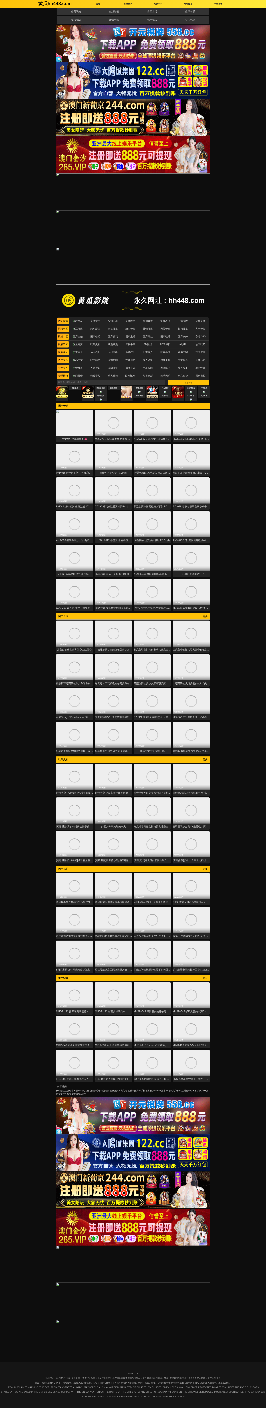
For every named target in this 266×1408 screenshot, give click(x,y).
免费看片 (95, 375)
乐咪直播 (139, 395)
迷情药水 (114, 20)
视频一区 (63, 328)
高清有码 (130, 352)
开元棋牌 (165, 388)
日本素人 (148, 352)
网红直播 (63, 321)
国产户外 (183, 336)
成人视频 (113, 375)
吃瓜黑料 (95, 344)
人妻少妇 (95, 368)
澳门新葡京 (101, 388)
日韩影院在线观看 (64, 1090)
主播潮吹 (183, 321)
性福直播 (191, 395)
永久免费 (183, 375)
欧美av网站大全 (81, 1090)
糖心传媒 (130, 328)
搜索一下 (189, 382)
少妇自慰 (113, 321)
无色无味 (152, 20)
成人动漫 (148, 360)
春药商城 (76, 20)
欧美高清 (165, 352)
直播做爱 (95, 321)
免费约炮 (76, 11)
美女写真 (183, 360)
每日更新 (148, 375)
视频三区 (63, 344)
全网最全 (78, 375)
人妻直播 (204, 388)
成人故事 (183, 368)
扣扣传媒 (183, 328)
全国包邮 (190, 20)
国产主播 (130, 336)
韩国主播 (200, 352)
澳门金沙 (75, 388)
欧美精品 (95, 360)
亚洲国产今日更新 (190, 1090)
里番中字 (130, 344)
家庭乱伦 (165, 368)
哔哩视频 (63, 375)
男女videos (155, 1090)
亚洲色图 (113, 360)
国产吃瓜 (165, 336)
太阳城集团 (191, 388)
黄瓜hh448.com (55, 3)
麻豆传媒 (78, 328)
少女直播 (204, 395)
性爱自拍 (130, 360)
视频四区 (63, 352)
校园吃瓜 (200, 344)
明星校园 (148, 368)
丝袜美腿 (165, 360)
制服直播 (165, 395)
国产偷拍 (95, 336)
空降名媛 (190, 11)
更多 (205, 616)
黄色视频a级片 (79, 1094)
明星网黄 (78, 344)
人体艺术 (200, 360)
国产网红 (148, 336)
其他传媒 (148, 328)
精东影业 (95, 328)
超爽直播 (113, 388)
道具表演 (165, 321)
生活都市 (78, 368)
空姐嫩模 (114, 11)
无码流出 (113, 352)
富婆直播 (139, 388)
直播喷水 (130, 321)
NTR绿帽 (165, 344)
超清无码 (165, 375)
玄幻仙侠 (113, 368)
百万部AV (130, 375)
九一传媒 (200, 328)
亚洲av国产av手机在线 (138, 1090)
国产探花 (113, 336)
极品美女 (78, 360)
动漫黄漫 (113, 344)
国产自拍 (78, 336)
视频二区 (63, 336)
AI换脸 (183, 344)
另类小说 (130, 368)
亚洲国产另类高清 (118, 1090)
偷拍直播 (148, 321)
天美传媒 (165, 328)
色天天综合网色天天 (99, 1090)
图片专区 (63, 360)
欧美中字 (183, 352)
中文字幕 (78, 352)
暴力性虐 (200, 368)
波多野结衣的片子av (171, 1090)
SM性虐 (147, 344)
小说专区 (63, 368)
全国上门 (152, 11)
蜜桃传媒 (113, 328)
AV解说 (95, 352)
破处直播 (200, 321)
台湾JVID (200, 336)
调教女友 (78, 321)
